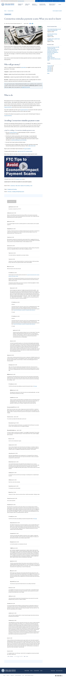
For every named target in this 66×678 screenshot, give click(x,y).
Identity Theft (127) (51, 57)
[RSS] (61, 675)
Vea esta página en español (57, 10)
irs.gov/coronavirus (8, 107)
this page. (35, 386)
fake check (18, 185)
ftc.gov (4, 675)
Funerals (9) (49, 54)
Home (5, 10)
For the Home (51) (50, 53)
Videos (41, 670)
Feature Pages (27, 670)
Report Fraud (53, 670)
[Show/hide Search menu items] (63, 4)
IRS (25, 185)
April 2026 (49, 71)
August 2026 (49, 65)
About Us (8, 675)
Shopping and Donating (20, 4)
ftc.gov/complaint (27, 148)
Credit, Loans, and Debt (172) (53, 49)
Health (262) (49, 56)
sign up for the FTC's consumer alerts (25, 151)
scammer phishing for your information (19, 140)
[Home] (8, 5)
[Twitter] (57, 675)
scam (31, 185)
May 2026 (49, 69)
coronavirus (12, 185)
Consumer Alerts (10, 10)
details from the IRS (26, 87)
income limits (23, 67)
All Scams (9, 191)
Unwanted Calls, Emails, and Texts (42, 4)
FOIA (23, 675)
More (48, 73)
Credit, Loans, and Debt (27, 4)
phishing (28, 185)
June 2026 (49, 68)
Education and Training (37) (52, 52)
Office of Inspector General (29, 675)
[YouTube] (60, 675)
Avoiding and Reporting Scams (18, 191)
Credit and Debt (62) (51, 48)
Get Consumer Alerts (59, 670)
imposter (22, 185)
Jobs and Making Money (34, 4)
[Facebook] (55, 675)
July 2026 (49, 67)
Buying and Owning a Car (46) (53, 47)
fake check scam (32, 145)
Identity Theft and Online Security (52, 4)
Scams (60, 4)
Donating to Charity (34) (52, 51)
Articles (31, 670)
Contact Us (12, 675)
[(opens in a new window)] (23, 166)
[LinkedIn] (58, 675)
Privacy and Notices (18, 675)
